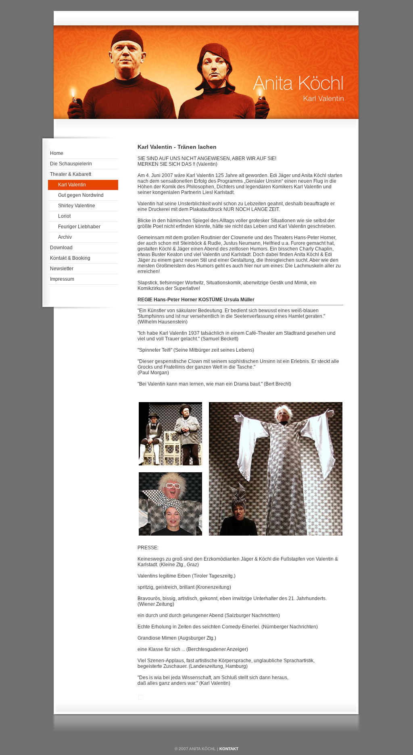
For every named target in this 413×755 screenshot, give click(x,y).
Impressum (62, 279)
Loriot (64, 216)
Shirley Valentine (76, 206)
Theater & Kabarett (70, 174)
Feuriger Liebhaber (79, 226)
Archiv (65, 237)
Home (56, 153)
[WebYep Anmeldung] (141, 699)
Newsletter (61, 268)
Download (61, 247)
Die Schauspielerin (71, 164)
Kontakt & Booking (70, 258)
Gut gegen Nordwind (81, 195)
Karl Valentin (72, 185)
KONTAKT (228, 749)
